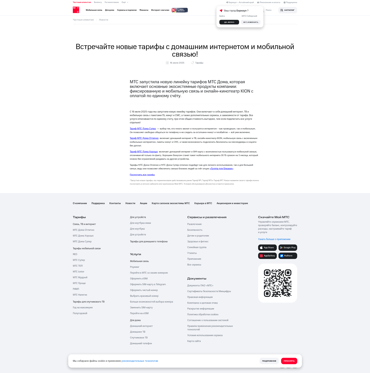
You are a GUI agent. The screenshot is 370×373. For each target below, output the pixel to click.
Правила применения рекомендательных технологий (210, 327)
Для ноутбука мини (140, 223)
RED (75, 254)
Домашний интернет (141, 326)
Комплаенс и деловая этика (202, 303)
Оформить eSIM (139, 278)
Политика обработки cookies (202, 314)
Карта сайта (194, 341)
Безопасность (194, 230)
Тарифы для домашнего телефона (149, 241)
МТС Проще (79, 283)
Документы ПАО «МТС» (200, 285)
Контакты (115, 203)
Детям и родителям (198, 236)
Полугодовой (80, 313)
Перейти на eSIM (139, 313)
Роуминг (134, 267)
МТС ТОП (78, 266)
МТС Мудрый (80, 277)
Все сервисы (194, 264)
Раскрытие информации (200, 308)
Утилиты (192, 253)
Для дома (135, 320)
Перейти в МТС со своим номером (149, 273)
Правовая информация (200, 297)
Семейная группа (196, 247)
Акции (143, 203)
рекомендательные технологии (140, 361)
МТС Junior (78, 271)
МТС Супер (79, 260)
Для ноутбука (137, 229)
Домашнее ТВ (137, 332)
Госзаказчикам (112, 2)
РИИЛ (76, 289)
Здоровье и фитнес (197, 241)
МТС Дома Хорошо (83, 236)
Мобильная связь (139, 261)
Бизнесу (98, 2)
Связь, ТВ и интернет (84, 224)
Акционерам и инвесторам (232, 203)
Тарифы (199, 62)
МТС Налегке (80, 295)
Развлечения (194, 224)
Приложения (194, 259)
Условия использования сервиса (205, 335)
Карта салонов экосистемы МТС (171, 203)
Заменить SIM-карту (141, 307)
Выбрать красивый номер (144, 296)
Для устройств (138, 217)
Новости (130, 203)
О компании (80, 203)
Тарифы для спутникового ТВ (88, 302)
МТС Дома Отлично (83, 230)
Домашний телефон (141, 343)
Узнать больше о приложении (274, 239)
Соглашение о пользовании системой (207, 320)
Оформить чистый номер (144, 290)
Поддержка (98, 203)
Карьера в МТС (203, 203)
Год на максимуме (83, 307)
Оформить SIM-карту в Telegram (148, 284)
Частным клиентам (82, 2)
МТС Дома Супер (82, 241)
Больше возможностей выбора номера (151, 302)
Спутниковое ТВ (139, 337)
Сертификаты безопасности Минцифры (209, 291)
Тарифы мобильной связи (87, 248)
